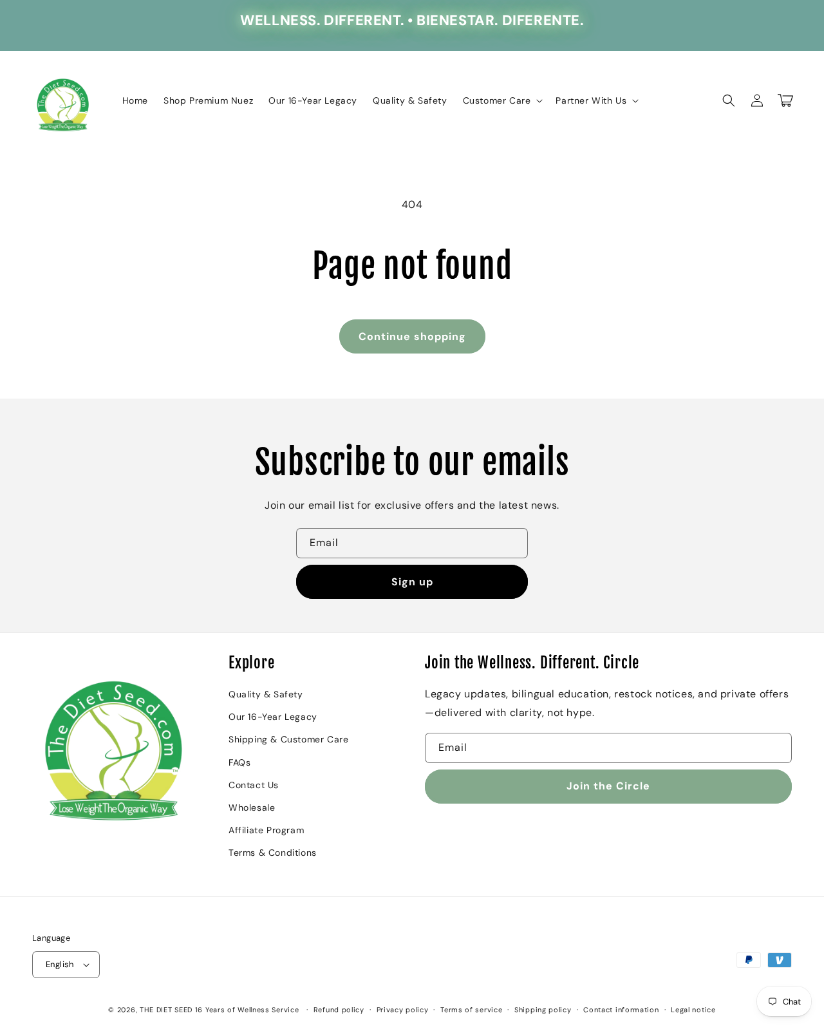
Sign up (412, 582)
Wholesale (252, 807)
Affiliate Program (266, 830)
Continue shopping (412, 336)
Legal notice (693, 1009)
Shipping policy (543, 1009)
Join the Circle (608, 786)
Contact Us (254, 785)
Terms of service (471, 1009)
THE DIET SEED (166, 1009)
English (60, 964)
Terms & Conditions (273, 852)
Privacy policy (403, 1009)
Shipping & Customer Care (288, 739)
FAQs (239, 762)
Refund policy (339, 1009)
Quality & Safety (266, 694)
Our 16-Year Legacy (273, 716)
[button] (501, 100)
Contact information (621, 1009)
